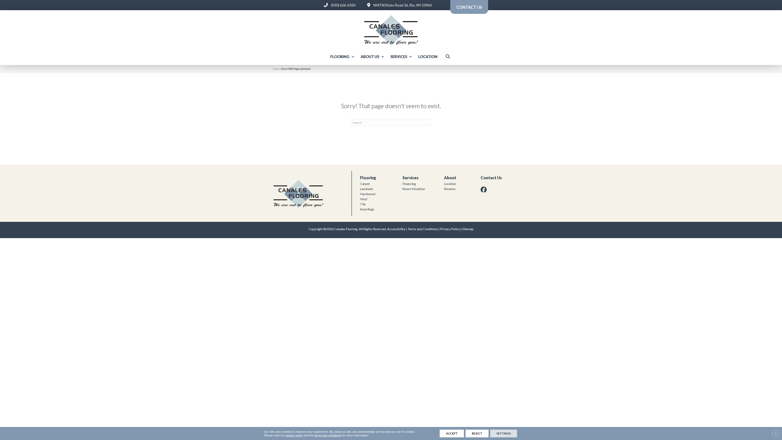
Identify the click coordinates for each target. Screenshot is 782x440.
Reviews (450, 189)
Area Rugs (367, 209)
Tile (363, 204)
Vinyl (363, 199)
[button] (352, 56)
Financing (409, 184)
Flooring (339, 56)
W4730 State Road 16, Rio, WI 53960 (402, 5)
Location (427, 56)
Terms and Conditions (422, 229)
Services (398, 56)
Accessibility (396, 229)
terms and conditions (327, 435)
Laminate (366, 189)
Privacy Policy (450, 229)
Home (276, 68)
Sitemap (468, 229)
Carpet (365, 184)
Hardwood (367, 194)
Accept (452, 433)
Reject (477, 433)
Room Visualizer (413, 189)
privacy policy (294, 435)
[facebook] (484, 189)
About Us (370, 56)
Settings (503, 433)
